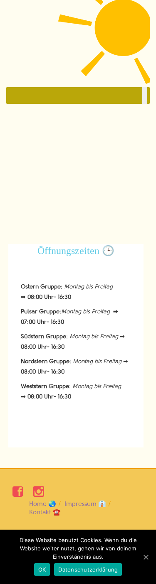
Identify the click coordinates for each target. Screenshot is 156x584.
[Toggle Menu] (144, 95)
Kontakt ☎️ (45, 512)
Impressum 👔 (85, 504)
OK (42, 569)
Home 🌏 (42, 504)
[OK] (145, 557)
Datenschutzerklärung (88, 569)
